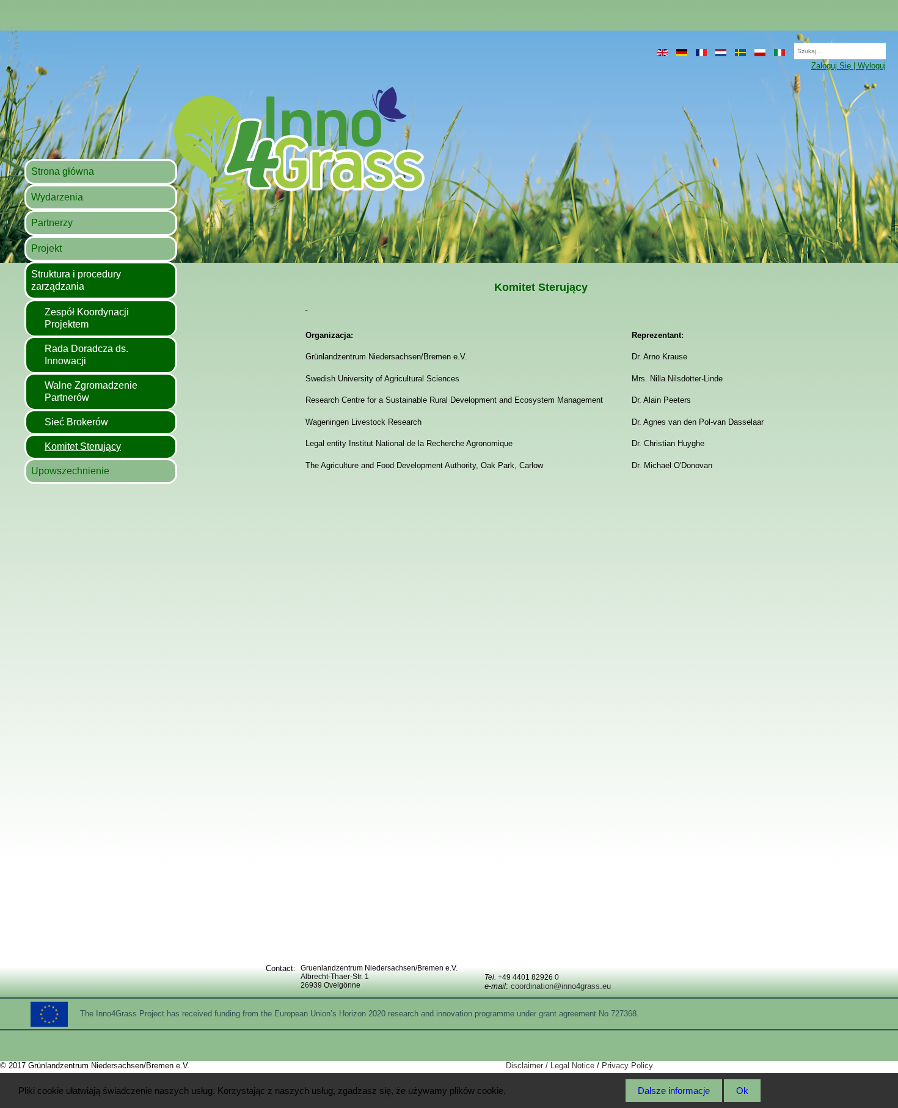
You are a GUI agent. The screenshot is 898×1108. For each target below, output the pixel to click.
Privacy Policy (627, 1065)
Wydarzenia (57, 197)
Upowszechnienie (70, 471)
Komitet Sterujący (83, 446)
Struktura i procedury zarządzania (76, 280)
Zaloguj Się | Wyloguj (848, 65)
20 (788, 47)
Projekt (46, 248)
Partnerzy (52, 223)
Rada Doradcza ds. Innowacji (86, 354)
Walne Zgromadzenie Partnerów (91, 391)
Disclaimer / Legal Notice (550, 1065)
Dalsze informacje (674, 1090)
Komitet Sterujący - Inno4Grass (223, 144)
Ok (742, 1090)
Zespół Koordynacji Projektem (87, 318)
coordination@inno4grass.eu (561, 986)
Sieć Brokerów (76, 422)
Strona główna (62, 171)
